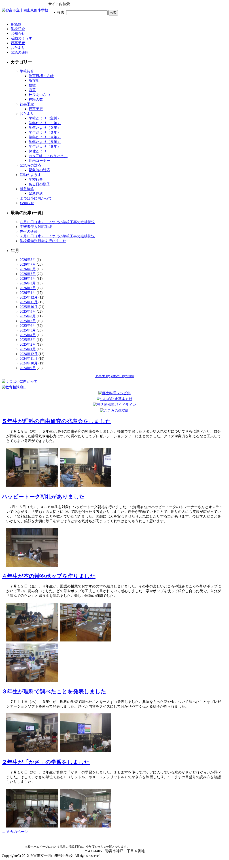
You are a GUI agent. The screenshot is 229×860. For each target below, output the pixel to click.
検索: (61, 12)
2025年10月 (29, 307)
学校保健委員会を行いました (43, 241)
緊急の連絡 (20, 52)
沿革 (32, 90)
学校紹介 (18, 29)
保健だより (38, 151)
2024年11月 (29, 358)
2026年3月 (28, 283)
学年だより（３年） (45, 132)
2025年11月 (29, 302)
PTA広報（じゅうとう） (48, 156)
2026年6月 (28, 269)
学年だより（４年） (45, 137)
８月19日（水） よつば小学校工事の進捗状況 (57, 222)
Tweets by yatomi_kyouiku (114, 376)
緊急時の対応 (30, 165)
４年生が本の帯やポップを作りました (48, 576)
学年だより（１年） (45, 123)
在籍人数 (36, 99)
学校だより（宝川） (45, 118)
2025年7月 (28, 321)
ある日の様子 (39, 184)
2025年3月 (28, 340)
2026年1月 (28, 293)
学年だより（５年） (45, 142)
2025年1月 (28, 349)
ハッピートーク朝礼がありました (43, 497)
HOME (16, 24)
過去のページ (15, 832)
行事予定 (18, 43)
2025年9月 (28, 311)
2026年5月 (28, 274)
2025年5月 (28, 330)
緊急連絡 (27, 189)
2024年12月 (29, 354)
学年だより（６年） (45, 146)
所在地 (34, 80)
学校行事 (36, 179)
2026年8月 (28, 260)
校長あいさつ (39, 95)
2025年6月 (28, 325)
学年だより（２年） (45, 128)
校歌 (32, 85)
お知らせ (18, 33)
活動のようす (21, 38)
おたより (18, 48)
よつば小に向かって (36, 198)
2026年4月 (28, 278)
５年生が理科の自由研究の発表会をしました (56, 421)
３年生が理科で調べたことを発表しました (54, 691)
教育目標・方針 (41, 76)
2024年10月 (29, 363)
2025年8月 (28, 316)
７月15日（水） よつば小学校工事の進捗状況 (57, 236)
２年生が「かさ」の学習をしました (46, 762)
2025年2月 (28, 344)
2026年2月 (28, 288)
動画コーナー (39, 160)
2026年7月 (28, 264)
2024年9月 (28, 368)
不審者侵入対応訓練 (36, 227)
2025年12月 (29, 297)
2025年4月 (28, 335)
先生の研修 (29, 231)
